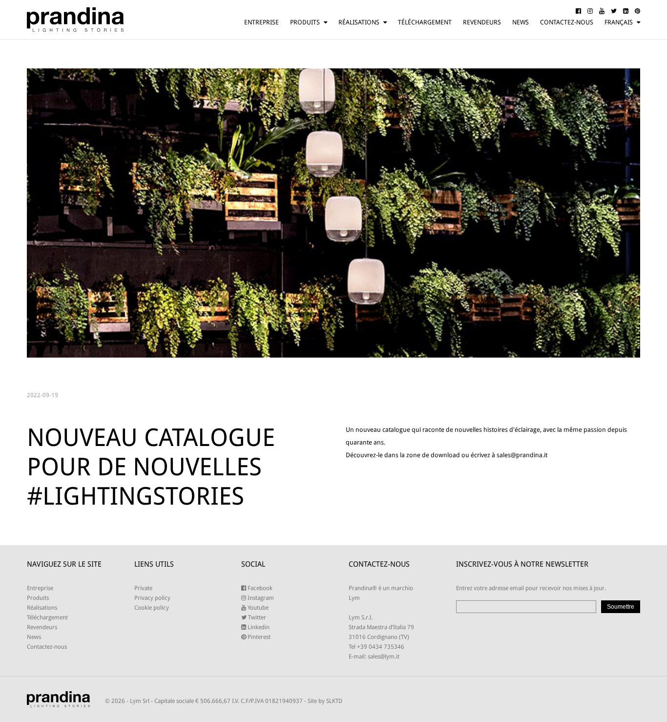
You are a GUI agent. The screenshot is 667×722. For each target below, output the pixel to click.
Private (143, 588)
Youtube (257, 607)
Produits (305, 22)
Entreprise (261, 22)
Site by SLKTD (325, 701)
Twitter (256, 617)
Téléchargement (425, 22)
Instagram (260, 598)
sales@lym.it (383, 656)
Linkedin (258, 627)
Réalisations (358, 22)
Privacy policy (152, 598)
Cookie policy (151, 607)
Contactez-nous (566, 22)
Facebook (259, 588)
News (520, 22)
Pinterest (258, 637)
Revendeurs (482, 22)
